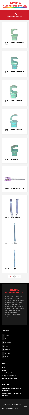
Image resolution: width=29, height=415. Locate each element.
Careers (16, 408)
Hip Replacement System (9, 376)
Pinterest (8, 342)
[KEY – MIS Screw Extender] (14, 208)
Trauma (4, 370)
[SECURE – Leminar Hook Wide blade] (14, 92)
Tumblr (7, 346)
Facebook (8, 339)
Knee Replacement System (9, 378)
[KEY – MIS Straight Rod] (14, 234)
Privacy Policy (9, 408)
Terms (3, 408)
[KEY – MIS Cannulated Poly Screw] (14, 179)
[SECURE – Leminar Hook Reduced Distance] (14, 64)
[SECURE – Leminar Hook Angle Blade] (14, 121)
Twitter (7, 335)
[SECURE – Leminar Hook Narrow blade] (14, 35)
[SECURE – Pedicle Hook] (14, 150)
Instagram (8, 353)
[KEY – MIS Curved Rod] (14, 259)
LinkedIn (7, 349)
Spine (3, 367)
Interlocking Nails (7, 373)
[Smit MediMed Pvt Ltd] (15, 5)
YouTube (7, 357)
